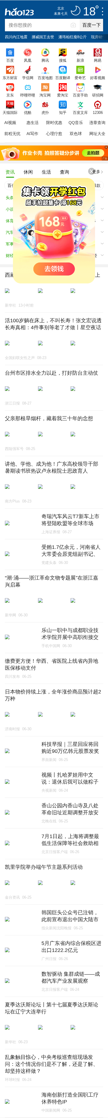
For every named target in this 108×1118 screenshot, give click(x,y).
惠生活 (32, 122)
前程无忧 (12, 133)
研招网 (97, 95)
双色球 (76, 133)
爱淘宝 (62, 95)
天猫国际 (10, 112)
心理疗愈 (54, 133)
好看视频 (97, 78)
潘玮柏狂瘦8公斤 (72, 37)
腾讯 (45, 60)
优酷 (27, 112)
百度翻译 (62, 78)
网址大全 (97, 133)
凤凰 (27, 60)
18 (89, 12)
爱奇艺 (80, 78)
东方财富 (10, 78)
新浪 (80, 60)
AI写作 (32, 133)
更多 (96, 171)
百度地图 (45, 78)
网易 (97, 60)
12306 (98, 112)
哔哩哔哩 (27, 95)
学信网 (27, 78)
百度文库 (80, 112)
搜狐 (63, 60)
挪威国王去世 (43, 37)
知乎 (63, 112)
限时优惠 (54, 122)
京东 (10, 95)
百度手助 (80, 95)
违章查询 (97, 122)
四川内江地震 (16, 37)
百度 (10, 60)
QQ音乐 (76, 122)
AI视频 (10, 122)
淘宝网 (45, 95)
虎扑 (45, 112)
